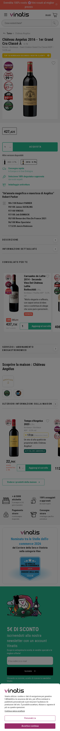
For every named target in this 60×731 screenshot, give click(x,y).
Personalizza (30, 718)
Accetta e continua (30, 726)
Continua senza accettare (15, 711)
